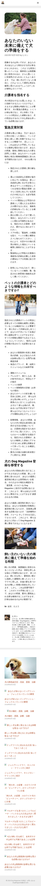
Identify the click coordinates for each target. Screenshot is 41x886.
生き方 (16, 606)
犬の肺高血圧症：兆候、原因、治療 (20, 682)
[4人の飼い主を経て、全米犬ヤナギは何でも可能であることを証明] (20, 839)
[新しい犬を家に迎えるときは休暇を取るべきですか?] (20, 728)
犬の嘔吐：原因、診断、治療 (17, 716)
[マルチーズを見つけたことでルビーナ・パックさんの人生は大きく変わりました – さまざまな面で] (20, 816)
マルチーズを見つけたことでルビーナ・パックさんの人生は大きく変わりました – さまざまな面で (20, 824)
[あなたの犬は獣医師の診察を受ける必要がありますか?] (20, 859)
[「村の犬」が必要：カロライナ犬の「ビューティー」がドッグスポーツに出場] (20, 791)
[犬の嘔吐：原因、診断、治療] (20, 711)
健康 (10, 606)
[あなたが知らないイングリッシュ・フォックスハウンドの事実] (20, 694)
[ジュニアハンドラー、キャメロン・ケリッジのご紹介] (20, 768)
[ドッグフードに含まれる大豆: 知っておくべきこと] (20, 748)
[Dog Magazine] (3, 3)
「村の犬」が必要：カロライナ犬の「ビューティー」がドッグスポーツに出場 (20, 799)
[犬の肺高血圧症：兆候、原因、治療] (20, 677)
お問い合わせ (31, 880)
